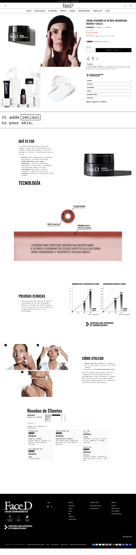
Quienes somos (72, 505)
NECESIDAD (72, 11)
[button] (5, 6)
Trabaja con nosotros (64, 544)
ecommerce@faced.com (116, 513)
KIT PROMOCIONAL (52, 11)
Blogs (70, 513)
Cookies (47, 544)
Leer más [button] (31, 444)
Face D (10, 544)
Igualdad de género (72, 519)
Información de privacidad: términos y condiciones (35, 544)
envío (97, 36)
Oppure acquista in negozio (96, 102)
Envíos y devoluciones (94, 508)
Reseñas (70, 511)
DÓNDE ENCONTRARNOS (84, 11)
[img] (40, 436)
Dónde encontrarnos (115, 508)
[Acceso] (125, 6)
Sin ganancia (71, 516)
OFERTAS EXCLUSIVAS (39, 11)
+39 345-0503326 (115, 511)
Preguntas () (42, 426)
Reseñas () (31, 426)
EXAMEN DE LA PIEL (97, 11)
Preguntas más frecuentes (95, 505)
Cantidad (88, 47)
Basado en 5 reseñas (34, 417)
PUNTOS (108, 11)
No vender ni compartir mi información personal (78, 544)
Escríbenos (113, 505)
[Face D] (68, 6)
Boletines (71, 508)
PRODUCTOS (63, 11)
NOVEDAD (28, 11)
